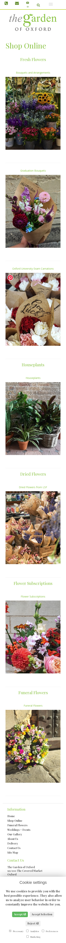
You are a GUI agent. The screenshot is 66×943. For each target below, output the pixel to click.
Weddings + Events (18, 830)
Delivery (12, 843)
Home (11, 816)
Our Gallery (14, 834)
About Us (12, 839)
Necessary (17, 931)
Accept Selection (42, 914)
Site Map (12, 852)
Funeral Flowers (17, 825)
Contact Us (14, 848)
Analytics (34, 931)
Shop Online (14, 820)
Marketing (35, 936)
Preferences (51, 931)
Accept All (20, 914)
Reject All (33, 923)
